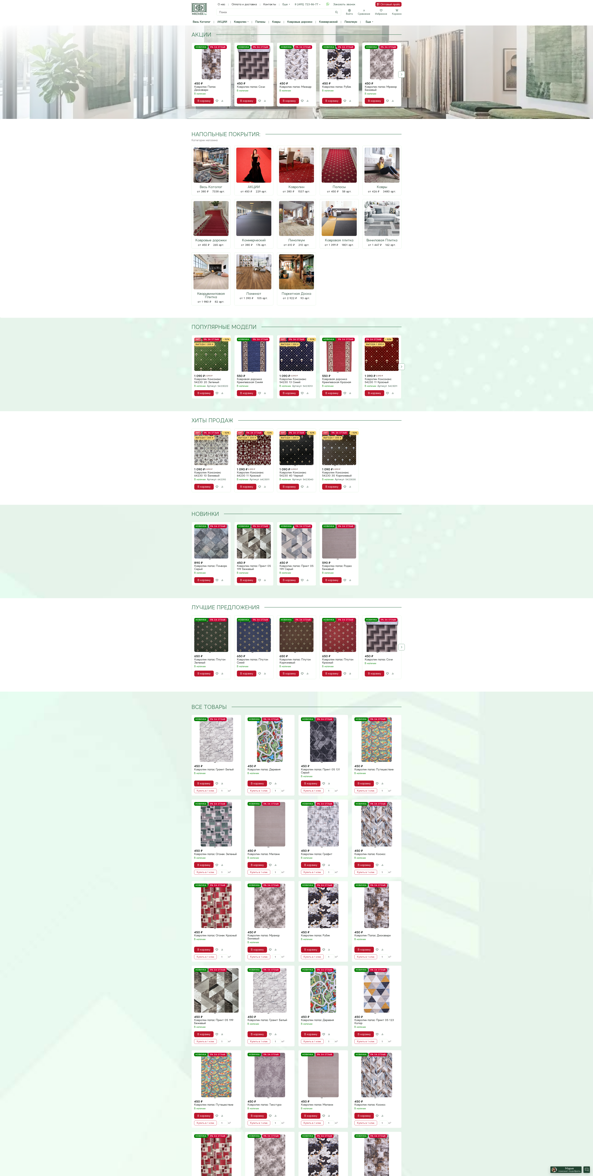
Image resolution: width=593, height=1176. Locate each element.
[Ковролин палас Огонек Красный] (216, 906)
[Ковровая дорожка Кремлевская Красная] (339, 355)
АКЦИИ (222, 21)
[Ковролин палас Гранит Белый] (216, 739)
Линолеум (350, 21)
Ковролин (240, 21)
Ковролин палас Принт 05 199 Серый (296, 567)
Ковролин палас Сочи (251, 86)
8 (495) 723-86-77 (306, 4)
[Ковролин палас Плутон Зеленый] (211, 635)
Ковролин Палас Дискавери (205, 88)
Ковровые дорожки (299, 21)
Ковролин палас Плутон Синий (252, 661)
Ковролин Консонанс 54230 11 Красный (378, 381)
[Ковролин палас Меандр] (296, 62)
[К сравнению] (222, 101)
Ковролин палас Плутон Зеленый (209, 661)
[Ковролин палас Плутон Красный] (339, 635)
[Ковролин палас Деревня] (270, 739)
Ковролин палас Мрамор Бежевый (381, 88)
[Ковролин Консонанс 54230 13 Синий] (296, 355)
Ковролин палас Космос (369, 854)
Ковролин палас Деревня (264, 769)
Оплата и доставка (244, 4)
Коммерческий (328, 21)
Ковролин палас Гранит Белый (214, 769)
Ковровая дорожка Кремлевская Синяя (250, 381)
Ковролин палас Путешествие (374, 769)
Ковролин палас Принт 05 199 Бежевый (254, 567)
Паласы (260, 21)
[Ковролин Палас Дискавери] (211, 62)
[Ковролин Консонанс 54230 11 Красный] (382, 355)
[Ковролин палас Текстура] (270, 1075)
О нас (221, 4)
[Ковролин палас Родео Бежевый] (339, 542)
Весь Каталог (201, 21)
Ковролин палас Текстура (264, 1104)
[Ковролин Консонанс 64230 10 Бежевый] (211, 448)
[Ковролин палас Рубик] (339, 62)
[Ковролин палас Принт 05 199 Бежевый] (254, 542)
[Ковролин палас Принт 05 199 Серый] (296, 542)
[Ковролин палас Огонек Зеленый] (216, 824)
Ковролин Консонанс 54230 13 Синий (293, 381)
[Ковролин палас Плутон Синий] (254, 635)
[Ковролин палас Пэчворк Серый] (211, 542)
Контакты (269, 4)
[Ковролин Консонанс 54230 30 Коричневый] (339, 448)
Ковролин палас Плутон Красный (337, 661)
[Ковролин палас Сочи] (254, 62)
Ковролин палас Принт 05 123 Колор (374, 1022)
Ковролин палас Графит (316, 854)
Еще (285, 4)
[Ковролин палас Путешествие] (376, 739)
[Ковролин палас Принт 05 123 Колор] (376, 990)
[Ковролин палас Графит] (323, 824)
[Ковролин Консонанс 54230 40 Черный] (296, 448)
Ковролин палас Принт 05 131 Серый (320, 771)
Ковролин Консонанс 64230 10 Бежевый (207, 474)
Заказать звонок (344, 4)
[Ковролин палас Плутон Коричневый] (296, 635)
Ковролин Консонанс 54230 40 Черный (293, 474)
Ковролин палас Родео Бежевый (337, 567)
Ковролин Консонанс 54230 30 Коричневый (337, 474)
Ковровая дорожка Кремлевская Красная (336, 381)
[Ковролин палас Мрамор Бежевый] (382, 62)
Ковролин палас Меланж (264, 854)
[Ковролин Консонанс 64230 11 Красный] (254, 448)
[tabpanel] (296, 74)
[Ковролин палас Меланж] (270, 824)
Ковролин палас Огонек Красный (215, 935)
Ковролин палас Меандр (295, 86)
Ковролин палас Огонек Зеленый (215, 854)
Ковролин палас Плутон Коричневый (295, 661)
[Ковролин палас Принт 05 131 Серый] (323, 739)
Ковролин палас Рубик (336, 86)
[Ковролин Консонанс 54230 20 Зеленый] (211, 355)
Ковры (276, 21)
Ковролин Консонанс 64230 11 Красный (250, 474)
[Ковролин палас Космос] (376, 824)
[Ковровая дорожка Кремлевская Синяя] (254, 355)
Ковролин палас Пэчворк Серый (210, 567)
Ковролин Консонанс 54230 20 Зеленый (207, 381)
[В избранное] (217, 101)
